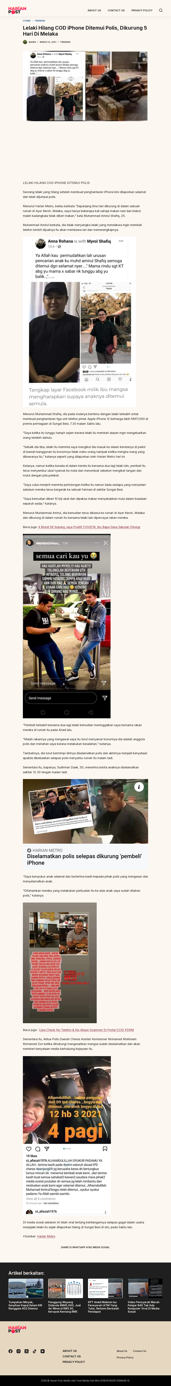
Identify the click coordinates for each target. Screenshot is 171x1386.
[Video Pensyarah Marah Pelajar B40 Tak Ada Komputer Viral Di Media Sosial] (145, 1288)
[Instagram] (19, 1351)
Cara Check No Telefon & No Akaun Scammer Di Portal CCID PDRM (86, 1030)
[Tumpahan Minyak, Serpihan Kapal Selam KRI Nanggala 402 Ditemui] (26, 1288)
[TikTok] (35, 1351)
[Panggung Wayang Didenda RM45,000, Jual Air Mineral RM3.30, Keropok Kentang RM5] (65, 1288)
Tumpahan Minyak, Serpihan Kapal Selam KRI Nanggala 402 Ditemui (25, 1305)
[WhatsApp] (103, 1255)
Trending (65, 42)
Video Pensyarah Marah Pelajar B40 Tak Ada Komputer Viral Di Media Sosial (143, 1306)
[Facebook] (68, 1255)
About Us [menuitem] (94, 10)
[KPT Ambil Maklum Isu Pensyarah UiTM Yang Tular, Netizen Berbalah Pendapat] (105, 1288)
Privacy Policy (74, 1362)
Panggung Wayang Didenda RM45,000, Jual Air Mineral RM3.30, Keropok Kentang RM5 (64, 1306)
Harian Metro (46, 1236)
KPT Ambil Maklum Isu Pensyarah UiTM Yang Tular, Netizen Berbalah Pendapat (103, 1306)
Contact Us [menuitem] (116, 10)
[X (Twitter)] (80, 1255)
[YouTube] (43, 1351)
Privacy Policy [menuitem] (141, 10)
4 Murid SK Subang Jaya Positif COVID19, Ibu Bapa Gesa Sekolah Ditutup (89, 527)
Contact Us (72, 1356)
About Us (70, 1351)
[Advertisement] (85, 152)
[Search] (160, 10)
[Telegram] (91, 1255)
